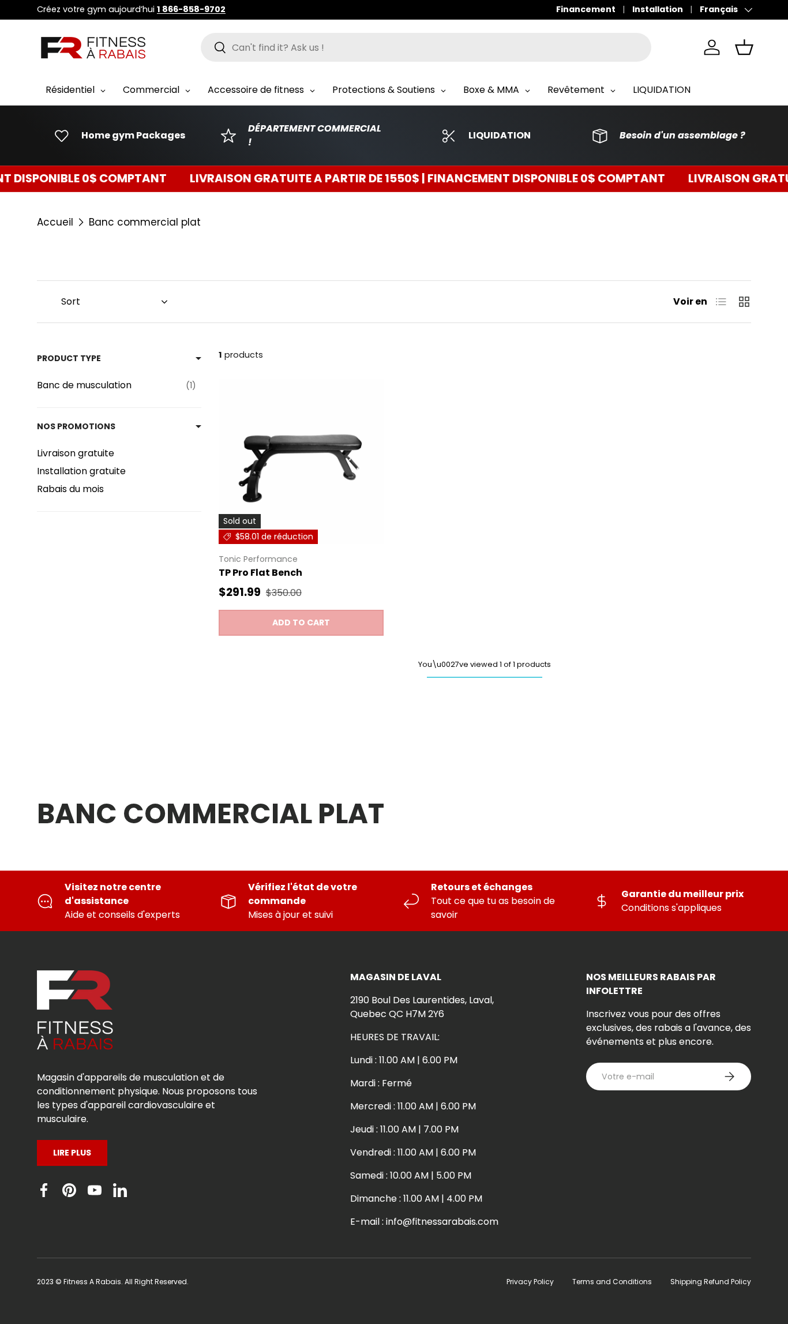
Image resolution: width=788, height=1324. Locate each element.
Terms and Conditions (612, 1282)
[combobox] (426, 47)
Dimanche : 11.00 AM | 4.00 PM (416, 1198)
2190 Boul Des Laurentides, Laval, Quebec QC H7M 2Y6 (422, 1007)
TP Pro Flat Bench (260, 572)
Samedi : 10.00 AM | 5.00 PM (410, 1175)
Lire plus (72, 1152)
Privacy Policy (530, 1282)
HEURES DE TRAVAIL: (395, 1037)
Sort (70, 301)
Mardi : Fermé (381, 1083)
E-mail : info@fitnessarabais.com (424, 1221)
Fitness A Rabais (92, 1282)
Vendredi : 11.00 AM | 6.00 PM (413, 1152)
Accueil (55, 222)
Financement (586, 9)
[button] (744, 47)
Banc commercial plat (145, 222)
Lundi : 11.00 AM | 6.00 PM (403, 1060)
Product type (69, 358)
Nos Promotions (76, 426)
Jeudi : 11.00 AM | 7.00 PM (404, 1129)
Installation (657, 9)
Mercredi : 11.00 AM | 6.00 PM (413, 1106)
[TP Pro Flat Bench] (301, 461)
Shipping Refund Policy (710, 1282)
